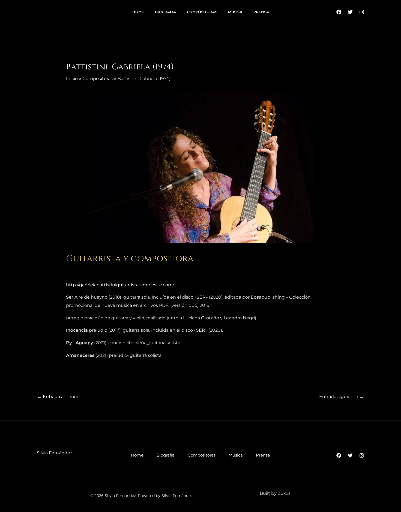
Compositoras (202, 12)
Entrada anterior (57, 396)
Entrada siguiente (341, 396)
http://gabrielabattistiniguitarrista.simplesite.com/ (120, 284)
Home (138, 12)
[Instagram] (361, 12)
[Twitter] (350, 12)
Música (235, 12)
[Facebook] (338, 12)
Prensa (261, 12)
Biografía (165, 12)
